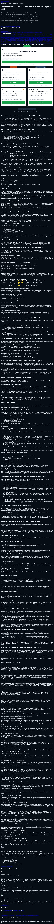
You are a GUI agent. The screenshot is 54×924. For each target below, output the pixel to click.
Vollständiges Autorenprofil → (7, 866)
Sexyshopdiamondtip (5, 1)
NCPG (23, 910)
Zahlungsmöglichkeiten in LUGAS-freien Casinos (15, 39)
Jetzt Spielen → (27, 61)
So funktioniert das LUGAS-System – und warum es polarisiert (14, 35)
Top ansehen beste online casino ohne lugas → (10, 26)
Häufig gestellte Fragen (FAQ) (43, 43)
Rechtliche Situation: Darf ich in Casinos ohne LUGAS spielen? (18, 38)
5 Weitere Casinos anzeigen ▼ (27, 108)
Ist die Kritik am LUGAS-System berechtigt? (30, 41)
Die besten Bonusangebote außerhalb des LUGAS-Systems (37, 40)
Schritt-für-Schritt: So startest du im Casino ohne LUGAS (16, 37)
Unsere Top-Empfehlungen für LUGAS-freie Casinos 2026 (39, 34)
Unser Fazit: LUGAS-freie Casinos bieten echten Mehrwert (23, 43)
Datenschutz (3, 915)
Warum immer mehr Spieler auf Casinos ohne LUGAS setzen (14, 34)
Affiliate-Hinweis (19, 915)
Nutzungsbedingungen (10, 915)
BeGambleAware (16, 910)
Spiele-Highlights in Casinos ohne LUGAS (10, 41)
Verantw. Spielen (35, 915)
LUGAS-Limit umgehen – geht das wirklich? (14, 40)
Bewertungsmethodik (27, 915)
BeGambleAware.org (36, 111)
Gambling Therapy (7, 910)
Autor (2, 2)
